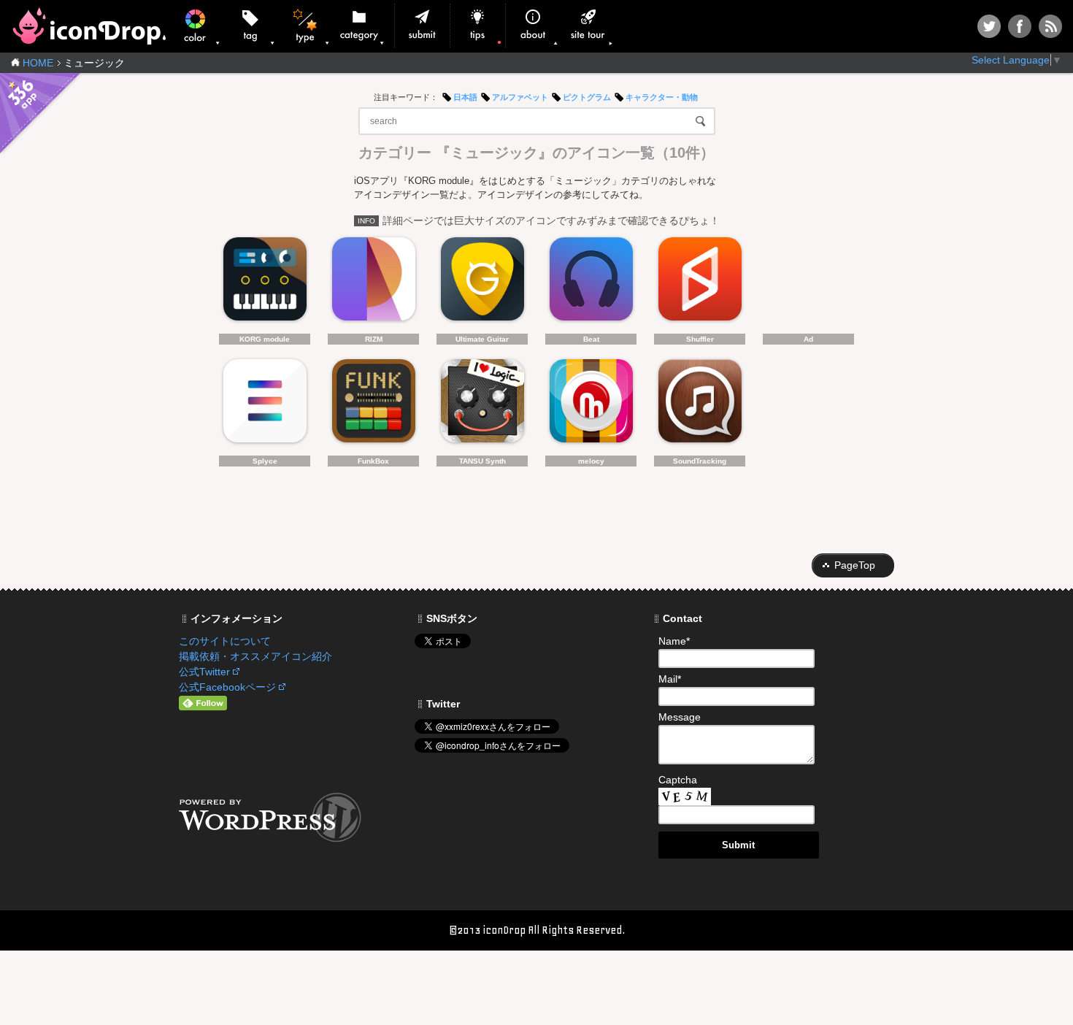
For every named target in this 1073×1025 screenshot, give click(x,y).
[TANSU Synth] (482, 404)
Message (679, 717)
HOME (38, 63)
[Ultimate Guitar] (482, 283)
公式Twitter (204, 671)
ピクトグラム (587, 97)
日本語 (465, 97)
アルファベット (520, 97)
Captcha (677, 780)
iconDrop (88, 26)
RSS (1050, 26)
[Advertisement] (808, 283)
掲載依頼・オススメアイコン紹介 (255, 656)
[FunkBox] (373, 404)
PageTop (854, 565)
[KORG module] (264, 283)
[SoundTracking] (699, 404)
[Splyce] (264, 404)
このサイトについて (225, 641)
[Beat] (591, 283)
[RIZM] (373, 283)
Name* (674, 641)
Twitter (989, 26)
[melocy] (591, 404)
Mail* (669, 679)
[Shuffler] (699, 283)
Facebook (1019, 26)
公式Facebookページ (227, 687)
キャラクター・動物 (662, 97)
